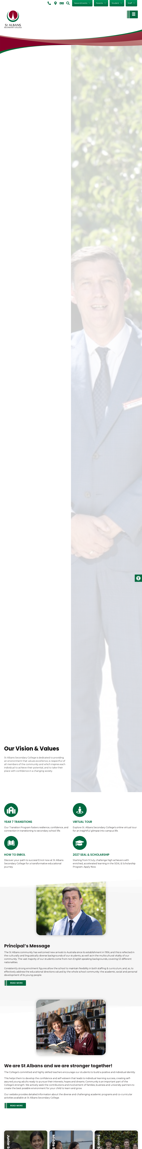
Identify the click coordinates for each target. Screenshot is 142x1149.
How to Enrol (14, 855)
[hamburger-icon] (132, 14)
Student (115, 3)
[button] (138, 578)
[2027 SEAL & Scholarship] (80, 843)
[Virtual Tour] (80, 810)
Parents (99, 3)
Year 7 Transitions (18, 822)
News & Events (80, 3)
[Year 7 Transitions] (11, 810)
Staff (130, 3)
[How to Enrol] (11, 843)
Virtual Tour (82, 822)
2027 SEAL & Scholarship (91, 855)
